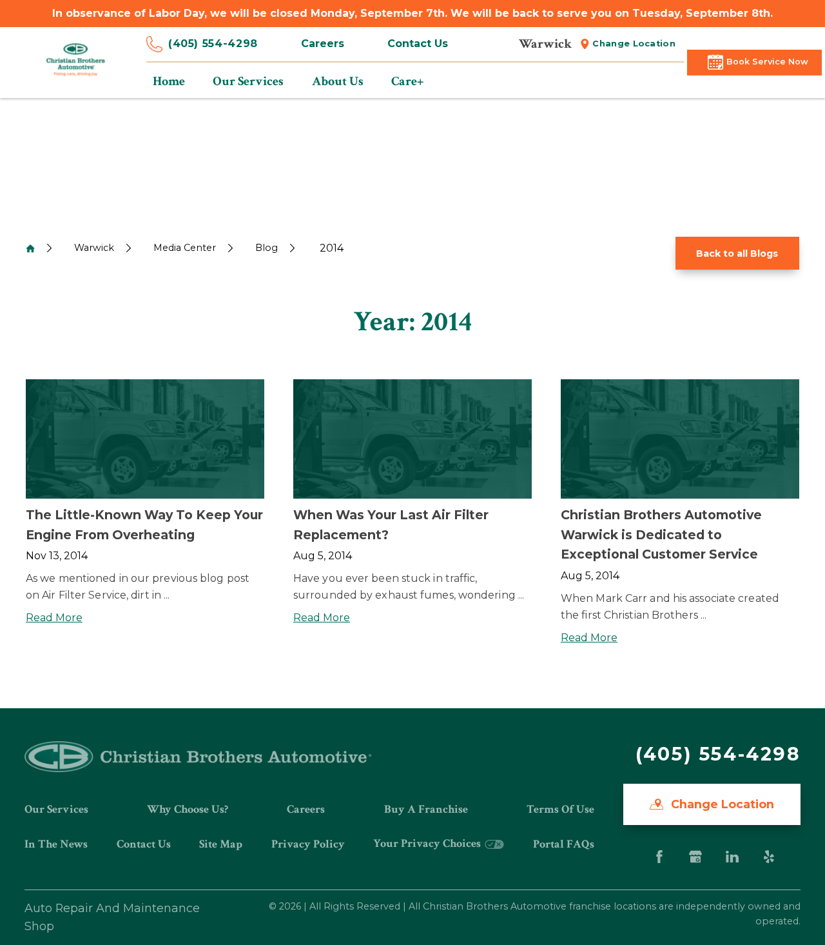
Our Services (56, 809)
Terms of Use (560, 809)
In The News (56, 844)
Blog (266, 248)
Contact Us (417, 43)
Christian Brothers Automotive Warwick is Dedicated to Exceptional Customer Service (661, 534)
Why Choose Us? (187, 809)
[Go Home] (30, 248)
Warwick (94, 248)
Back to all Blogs (737, 253)
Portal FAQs (563, 844)
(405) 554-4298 (213, 43)
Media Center (184, 248)
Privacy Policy (308, 844)
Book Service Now (767, 61)
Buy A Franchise (426, 809)
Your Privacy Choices (428, 843)
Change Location (633, 43)
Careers (322, 43)
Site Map (220, 844)
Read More (54, 618)
